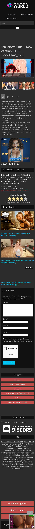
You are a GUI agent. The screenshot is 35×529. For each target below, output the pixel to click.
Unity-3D (6, 466)
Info (7, 96)
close (30, 512)
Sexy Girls (28, 462)
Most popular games (17, 384)
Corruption (19, 177)
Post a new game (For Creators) (17, 393)
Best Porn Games (27, 14)
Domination (8, 448)
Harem (7, 455)
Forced (13, 453)
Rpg (18, 181)
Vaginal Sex (14, 466)
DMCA (17, 398)
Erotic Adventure (7, 179)
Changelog (12, 96)
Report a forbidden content (17, 402)
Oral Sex (13, 460)
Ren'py (19, 460)
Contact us (17, 389)
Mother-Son (28, 457)
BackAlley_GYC (18, 175)
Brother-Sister (27, 444)
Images (17, 96)
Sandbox (29, 460)
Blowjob (12, 177)
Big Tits (6, 177)
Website (5, 332)
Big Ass (5, 444)
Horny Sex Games (11, 18)
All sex (9, 175)
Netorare (6, 460)
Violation (23, 466)
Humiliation (15, 455)
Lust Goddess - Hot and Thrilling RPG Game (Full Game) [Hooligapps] (16, 284)
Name (5, 319)
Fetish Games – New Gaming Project (13, 422)
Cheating (8, 446)
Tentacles (4, 183)
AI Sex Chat (11, 14)
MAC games (18, 510)
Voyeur (16, 183)
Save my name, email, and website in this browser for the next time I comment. (17, 340)
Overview (3, 96)
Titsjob (10, 183)
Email (5, 326)
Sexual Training (17, 462)
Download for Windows (13, 169)
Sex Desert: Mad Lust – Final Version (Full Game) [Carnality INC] (15, 234)
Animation (19, 442)
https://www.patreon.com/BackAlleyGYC (15, 190)
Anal (13, 442)
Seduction (23, 181)
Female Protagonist (20, 179)
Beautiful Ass (29, 442)
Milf (13, 457)
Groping (20, 453)
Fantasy (22, 451)
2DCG (3, 442)
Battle (26, 175)
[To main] (17, 5)
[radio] (9, 199)
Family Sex (14, 451)
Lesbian (13, 181)
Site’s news (17, 380)
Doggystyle (28, 177)
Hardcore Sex (5, 181)
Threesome (23, 464)
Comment (7, 302)
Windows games (18, 503)
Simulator (6, 464)
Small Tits (14, 464)
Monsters (19, 457)
